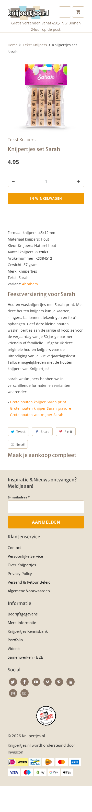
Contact (14, 547)
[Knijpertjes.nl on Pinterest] (59, 682)
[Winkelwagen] (78, 12)
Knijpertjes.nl (33, 735)
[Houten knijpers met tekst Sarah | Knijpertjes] (46, 94)
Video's (14, 648)
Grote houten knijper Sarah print (38, 402)
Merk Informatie (22, 622)
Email (20, 444)
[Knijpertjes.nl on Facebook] (24, 682)
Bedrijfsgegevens (23, 613)
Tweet (21, 431)
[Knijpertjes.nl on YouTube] (36, 682)
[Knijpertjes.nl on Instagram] (13, 693)
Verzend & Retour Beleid (29, 582)
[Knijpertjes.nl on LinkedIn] (70, 682)
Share (45, 431)
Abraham (30, 284)
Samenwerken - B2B (25, 657)
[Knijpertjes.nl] (28, 12)
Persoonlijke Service (25, 556)
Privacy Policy (20, 573)
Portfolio (15, 639)
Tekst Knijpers (22, 139)
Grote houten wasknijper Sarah (36, 414)
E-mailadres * (19, 497)
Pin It (68, 431)
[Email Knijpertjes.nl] (24, 693)
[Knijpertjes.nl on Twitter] (13, 682)
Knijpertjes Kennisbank (28, 631)
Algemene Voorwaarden (29, 590)
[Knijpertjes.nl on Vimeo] (47, 682)
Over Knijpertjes (22, 564)
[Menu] (65, 12)
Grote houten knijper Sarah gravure (40, 408)
